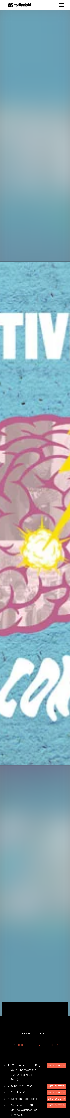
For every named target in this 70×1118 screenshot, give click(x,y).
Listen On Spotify (56, 1065)
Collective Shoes (39, 1044)
